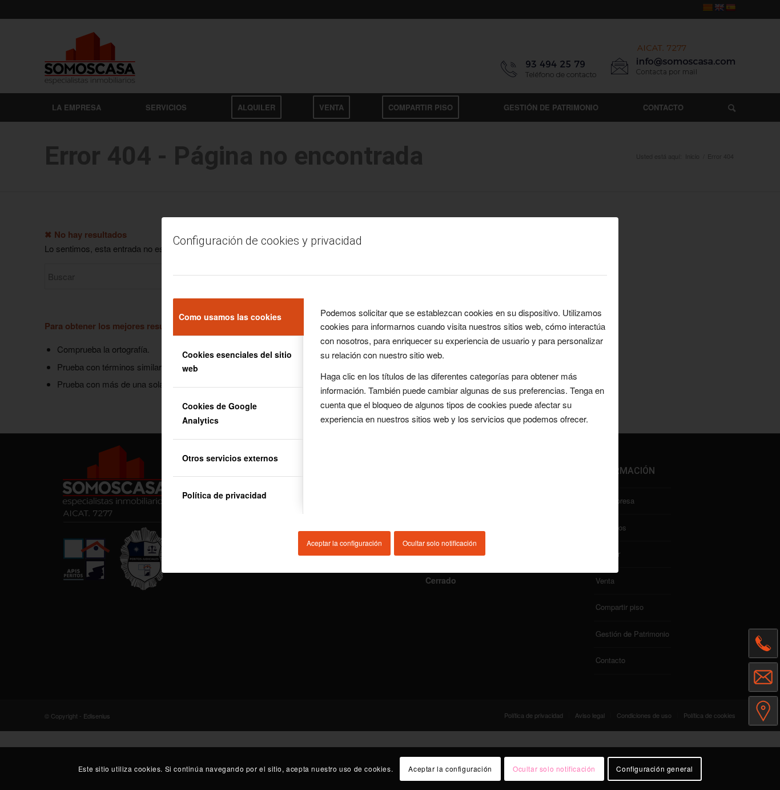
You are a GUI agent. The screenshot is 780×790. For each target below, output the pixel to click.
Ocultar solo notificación (440, 543)
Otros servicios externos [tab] (230, 458)
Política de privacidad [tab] (224, 495)
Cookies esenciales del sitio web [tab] (237, 361)
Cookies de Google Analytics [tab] (219, 413)
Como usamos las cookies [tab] (230, 316)
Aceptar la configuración (344, 543)
